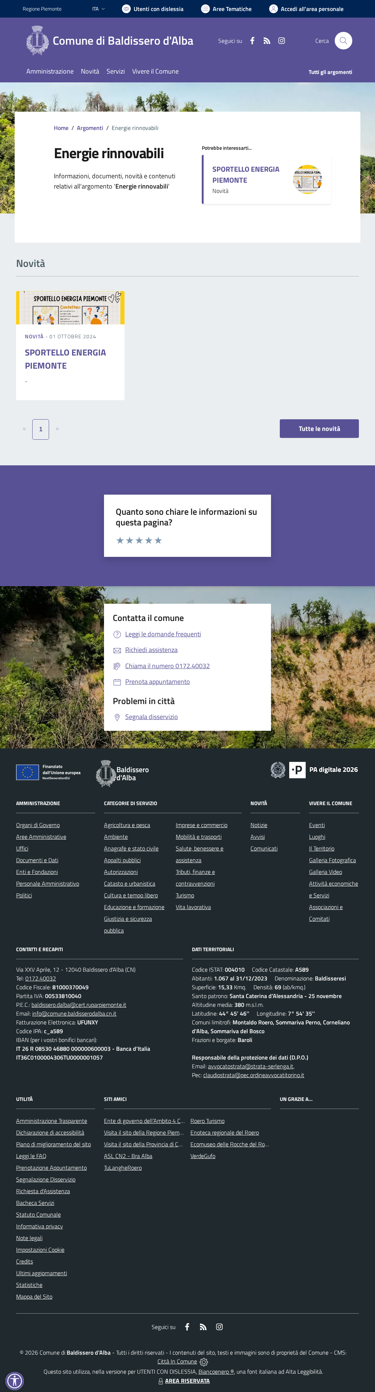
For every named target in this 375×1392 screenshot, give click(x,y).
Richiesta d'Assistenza (43, 1191)
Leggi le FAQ (31, 1155)
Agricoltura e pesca (127, 824)
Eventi (317, 824)
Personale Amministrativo (47, 883)
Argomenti (90, 127)
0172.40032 (40, 978)
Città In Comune (177, 1361)
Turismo (185, 895)
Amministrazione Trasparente (51, 1120)
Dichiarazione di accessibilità (50, 1132)
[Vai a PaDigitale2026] (314, 769)
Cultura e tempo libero (131, 895)
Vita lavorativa (193, 906)
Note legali (29, 1237)
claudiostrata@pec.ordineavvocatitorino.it (253, 1075)
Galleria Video (325, 871)
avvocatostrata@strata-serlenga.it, (251, 1066)
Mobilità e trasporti (199, 836)
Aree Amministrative (41, 836)
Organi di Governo (38, 824)
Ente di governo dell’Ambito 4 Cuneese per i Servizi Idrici (172, 1120)
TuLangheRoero (123, 1167)
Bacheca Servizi (35, 1202)
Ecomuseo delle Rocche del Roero (231, 1144)
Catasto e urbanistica (129, 883)
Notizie (258, 824)
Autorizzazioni (121, 871)
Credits (24, 1261)
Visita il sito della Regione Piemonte (147, 1132)
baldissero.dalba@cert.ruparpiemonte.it (78, 1004)
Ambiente (116, 836)
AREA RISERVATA (187, 1380)
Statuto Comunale (38, 1214)
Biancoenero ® (216, 1371)
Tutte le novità (319, 428)
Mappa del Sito (34, 1296)
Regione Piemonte (42, 8)
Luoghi (317, 836)
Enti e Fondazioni (37, 871)
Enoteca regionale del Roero (224, 1132)
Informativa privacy (39, 1226)
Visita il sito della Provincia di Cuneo (147, 1144)
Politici (24, 895)
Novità (35, 336)
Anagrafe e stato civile (131, 848)
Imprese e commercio (201, 824)
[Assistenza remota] (204, 1361)
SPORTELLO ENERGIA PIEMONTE (245, 174)
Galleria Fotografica (332, 860)
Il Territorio (321, 848)
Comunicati (264, 848)
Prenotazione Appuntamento (51, 1167)
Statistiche (29, 1284)
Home (61, 127)
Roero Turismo (207, 1120)
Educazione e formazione (134, 906)
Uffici (22, 848)
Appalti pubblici (122, 860)
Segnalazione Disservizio (45, 1179)
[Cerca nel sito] (343, 40)
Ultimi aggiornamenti (41, 1273)
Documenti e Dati (37, 860)
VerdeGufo (202, 1155)
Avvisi (257, 836)
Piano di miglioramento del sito (53, 1144)
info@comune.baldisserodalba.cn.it (74, 1013)
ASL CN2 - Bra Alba (128, 1155)
